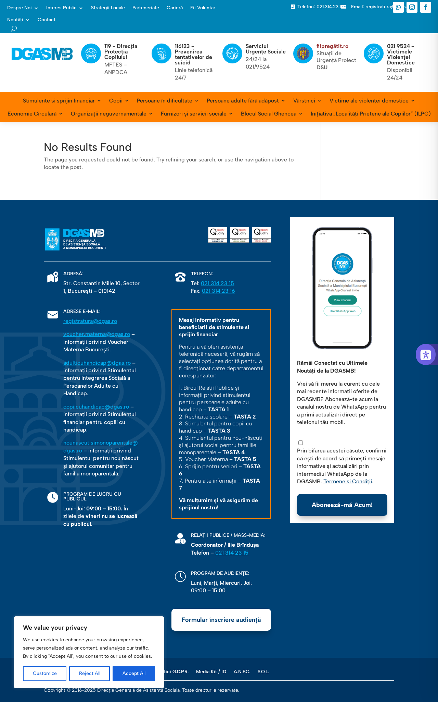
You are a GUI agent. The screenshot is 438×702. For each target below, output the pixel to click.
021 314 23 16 (218, 291)
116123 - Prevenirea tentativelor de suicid (193, 54)
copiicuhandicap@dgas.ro (96, 406)
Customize (45, 673)
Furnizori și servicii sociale (194, 113)
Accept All (134, 673)
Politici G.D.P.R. (172, 671)
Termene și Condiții (347, 481)
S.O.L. (263, 671)
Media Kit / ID (211, 671)
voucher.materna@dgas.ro (96, 334)
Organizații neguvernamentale (108, 113)
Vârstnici (304, 100)
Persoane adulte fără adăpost (243, 100)
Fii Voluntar (202, 8)
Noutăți (15, 20)
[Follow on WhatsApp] (398, 7)
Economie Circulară (32, 113)
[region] (89, 652)
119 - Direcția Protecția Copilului (120, 51)
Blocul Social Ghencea (268, 113)
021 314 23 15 (217, 283)
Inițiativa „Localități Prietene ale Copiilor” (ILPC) (371, 113)
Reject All (89, 673)
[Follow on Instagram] (412, 7)
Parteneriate (145, 8)
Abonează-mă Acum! (342, 505)
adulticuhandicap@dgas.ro (97, 363)
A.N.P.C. (242, 671)
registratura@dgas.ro (90, 321)
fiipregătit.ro (332, 46)
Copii (116, 100)
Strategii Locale (108, 8)
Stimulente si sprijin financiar (59, 100)
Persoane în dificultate (164, 100)
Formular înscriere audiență (221, 620)
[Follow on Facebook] (425, 7)
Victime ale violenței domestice (369, 100)
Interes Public (61, 8)
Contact (46, 20)
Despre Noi (19, 8)
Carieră (175, 8)
